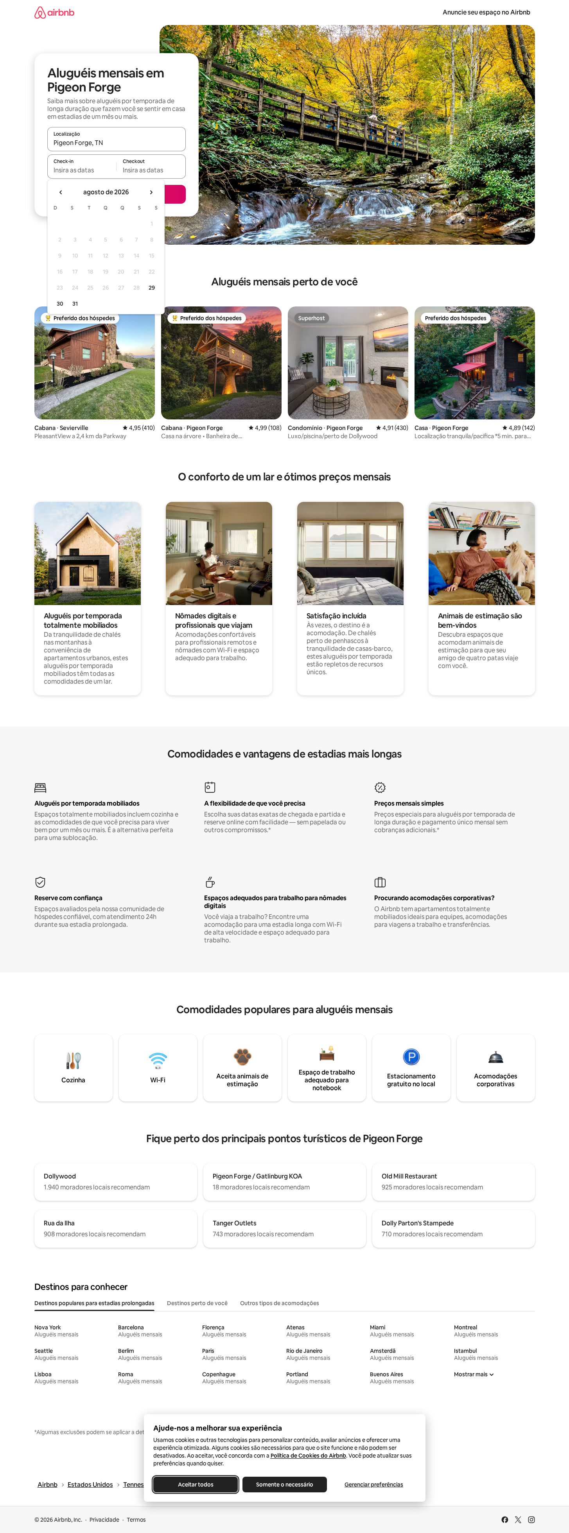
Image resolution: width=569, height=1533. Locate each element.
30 (60, 303)
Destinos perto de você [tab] (197, 1303)
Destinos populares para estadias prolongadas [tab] (94, 1303)
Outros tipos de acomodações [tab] (279, 1303)
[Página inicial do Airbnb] (54, 12)
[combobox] (116, 142)
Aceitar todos (195, 1484)
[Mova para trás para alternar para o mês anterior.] (61, 192)
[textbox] (82, 170)
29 (152, 287)
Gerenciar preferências (374, 1484)
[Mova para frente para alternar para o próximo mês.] (151, 192)
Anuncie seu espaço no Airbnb (486, 12)
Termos (136, 1519)
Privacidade (104, 1519)
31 (75, 303)
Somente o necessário (284, 1484)
